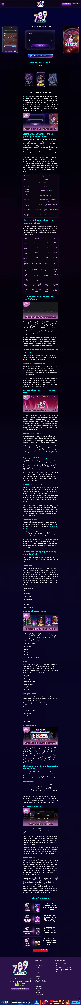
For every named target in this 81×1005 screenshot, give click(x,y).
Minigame (38, 972)
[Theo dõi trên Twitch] (28, 989)
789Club (25, 96)
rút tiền (56, 505)
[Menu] (2, 4)
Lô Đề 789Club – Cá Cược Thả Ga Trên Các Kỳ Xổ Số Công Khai (50, 906)
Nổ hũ (37, 970)
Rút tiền (38, 992)
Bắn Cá (38, 974)
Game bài (38, 963)
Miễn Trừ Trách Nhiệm (61, 965)
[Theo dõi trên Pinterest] (18, 989)
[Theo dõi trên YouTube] (22, 989)
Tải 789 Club (39, 986)
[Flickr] (24, 989)
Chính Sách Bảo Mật (61, 963)
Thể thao (38, 976)
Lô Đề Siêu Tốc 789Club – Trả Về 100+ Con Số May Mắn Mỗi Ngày (49, 918)
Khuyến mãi (39, 988)
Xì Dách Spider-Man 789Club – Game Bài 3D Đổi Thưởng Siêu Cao (50, 930)
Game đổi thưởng (40, 965)
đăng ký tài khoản (33, 785)
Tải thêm (40, 950)
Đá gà (37, 978)
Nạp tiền (38, 990)
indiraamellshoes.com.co (16, 979)
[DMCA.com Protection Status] (20, 985)
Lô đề (37, 967)
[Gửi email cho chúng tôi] (14, 989)
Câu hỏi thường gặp (40, 994)
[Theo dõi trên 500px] (26, 989)
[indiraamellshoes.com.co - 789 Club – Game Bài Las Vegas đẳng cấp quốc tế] (40, 4)
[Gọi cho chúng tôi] (16, 989)
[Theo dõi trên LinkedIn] (20, 989)
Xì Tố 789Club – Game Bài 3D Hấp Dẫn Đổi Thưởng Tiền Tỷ (49, 941)
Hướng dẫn (38, 984)
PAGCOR (50, 190)
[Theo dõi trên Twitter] (12, 989)
